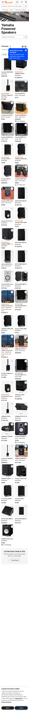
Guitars (11, 10)
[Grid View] (22, 46)
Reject (8, 708)
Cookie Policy (18, 698)
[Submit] (26, 37)
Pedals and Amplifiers (20, 10)
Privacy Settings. (6, 702)
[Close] (25, 50)
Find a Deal (5, 10)
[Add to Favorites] (10, 46)
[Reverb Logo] (9, 2)
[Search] (26, 6)
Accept (21, 708)
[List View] (25, 46)
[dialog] (14, 699)
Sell (17, 2)
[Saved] (22, 2)
